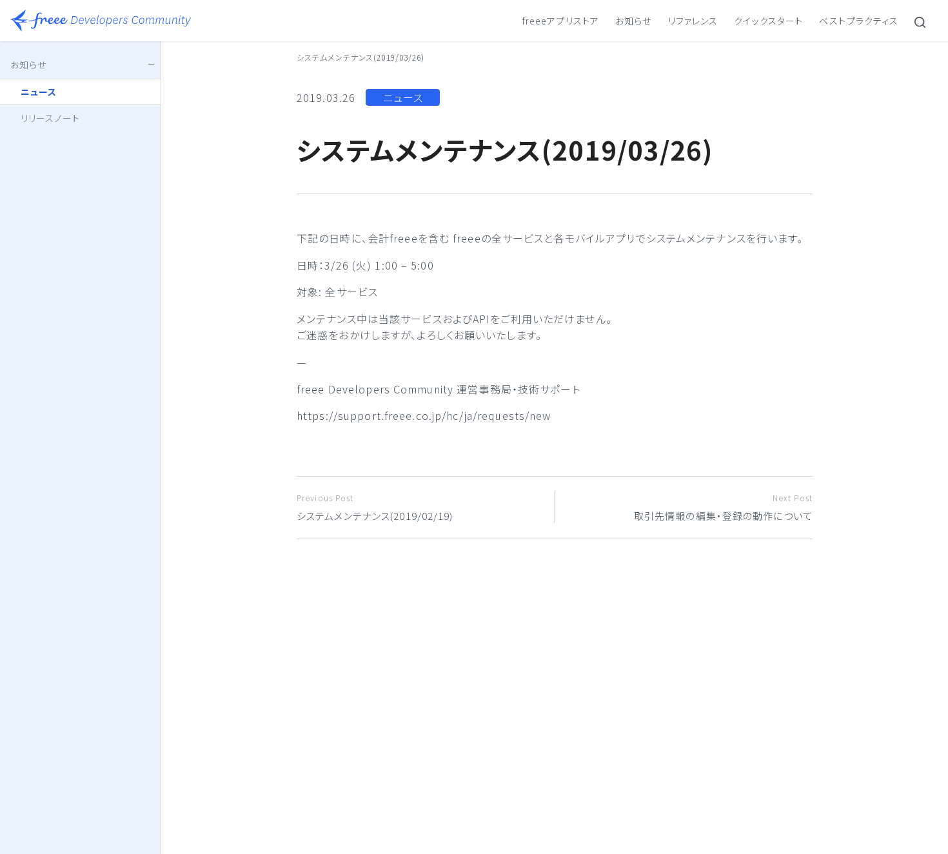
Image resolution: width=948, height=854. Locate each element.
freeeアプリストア (560, 20)
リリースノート (50, 118)
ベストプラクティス (858, 20)
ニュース (403, 97)
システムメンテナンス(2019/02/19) (375, 507)
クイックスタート (768, 20)
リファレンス (693, 20)
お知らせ (633, 20)
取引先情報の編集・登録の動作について (723, 507)
